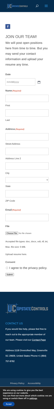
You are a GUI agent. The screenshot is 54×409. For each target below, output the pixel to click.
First (7, 105)
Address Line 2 (13, 158)
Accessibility (34, 383)
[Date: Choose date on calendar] (38, 81)
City (7, 173)
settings (33, 398)
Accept (9, 404)
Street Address (12, 144)
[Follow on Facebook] (7, 26)
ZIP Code (10, 200)
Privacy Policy (17, 383)
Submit (10, 274)
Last (7, 120)
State (7, 186)
